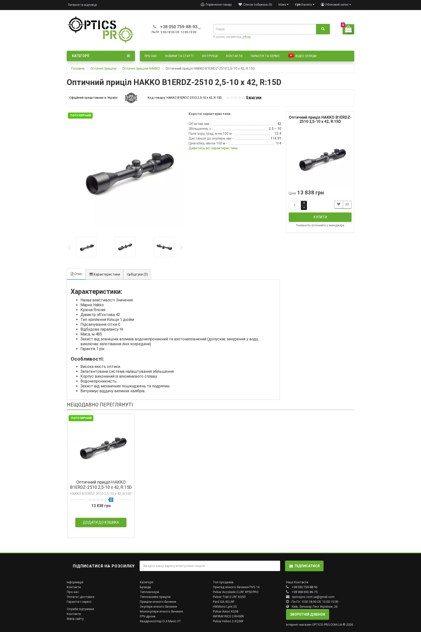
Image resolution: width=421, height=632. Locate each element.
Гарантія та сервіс (265, 56)
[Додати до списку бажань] (338, 205)
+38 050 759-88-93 (304, 587)
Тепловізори (149, 592)
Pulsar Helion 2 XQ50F (228, 621)
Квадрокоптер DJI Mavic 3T (160, 621)
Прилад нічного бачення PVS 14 (236, 587)
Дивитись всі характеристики (213, 148)
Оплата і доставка (80, 597)
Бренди (145, 587)
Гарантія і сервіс (79, 601)
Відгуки (139, 274)
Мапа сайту (75, 619)
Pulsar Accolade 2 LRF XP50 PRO (235, 592)
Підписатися (307, 566)
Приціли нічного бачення (158, 601)
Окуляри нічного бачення (158, 606)
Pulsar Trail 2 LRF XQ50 (229, 597)
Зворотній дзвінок (307, 614)
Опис (78, 274)
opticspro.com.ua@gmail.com (313, 597)
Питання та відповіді (82, 5)
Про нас (150, 56)
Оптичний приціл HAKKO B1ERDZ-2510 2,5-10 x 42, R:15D (101, 484)
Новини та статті (179, 56)
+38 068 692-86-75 (304, 592)
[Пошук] (322, 29)
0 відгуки (253, 97)
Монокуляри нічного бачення (161, 611)
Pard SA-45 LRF (224, 601)
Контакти (234, 56)
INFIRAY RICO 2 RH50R (228, 616)
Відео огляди (305, 56)
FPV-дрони (147, 616)
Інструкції (210, 56)
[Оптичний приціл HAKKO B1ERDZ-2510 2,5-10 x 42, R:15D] (125, 169)
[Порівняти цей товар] (347, 205)
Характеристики (106, 274)
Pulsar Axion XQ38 (225, 611)
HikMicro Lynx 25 (225, 606)
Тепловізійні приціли (155, 597)
